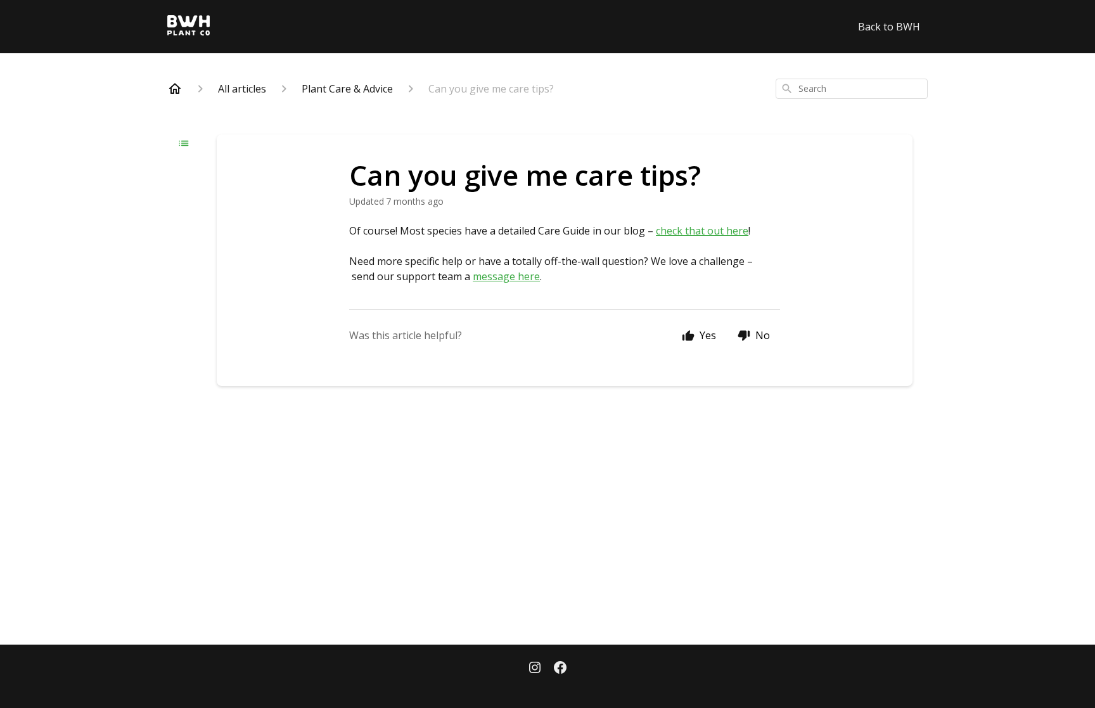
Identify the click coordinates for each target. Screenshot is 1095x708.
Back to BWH (889, 27)
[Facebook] (560, 669)
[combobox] (852, 89)
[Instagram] (534, 669)
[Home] (174, 88)
